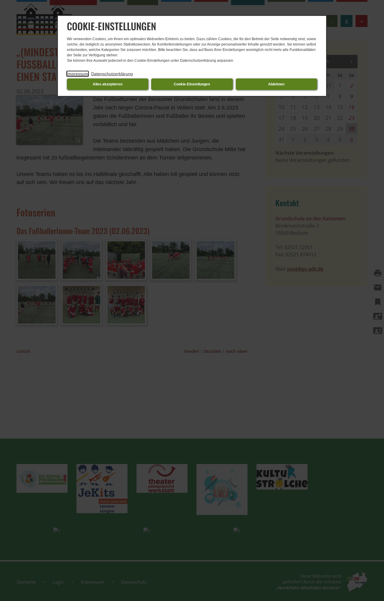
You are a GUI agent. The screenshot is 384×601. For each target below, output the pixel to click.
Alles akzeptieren (107, 84)
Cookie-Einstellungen (192, 84)
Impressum (77, 73)
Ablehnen (276, 84)
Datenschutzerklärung (112, 73)
